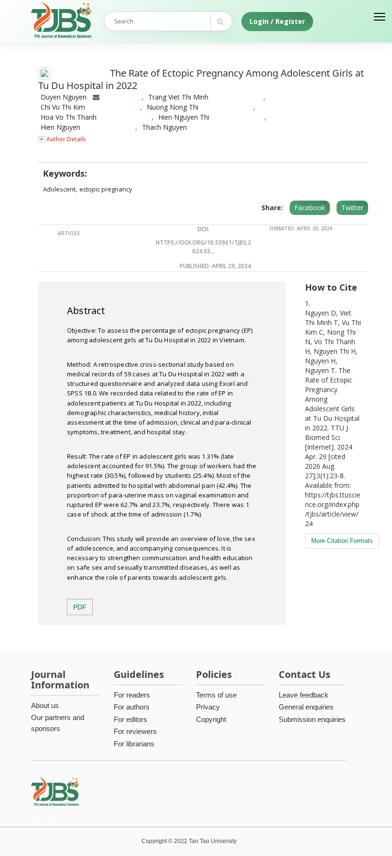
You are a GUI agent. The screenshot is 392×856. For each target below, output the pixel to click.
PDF (80, 607)
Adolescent (59, 189)
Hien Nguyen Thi (183, 117)
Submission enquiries (312, 719)
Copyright (211, 719)
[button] (62, 139)
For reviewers (135, 731)
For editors (130, 719)
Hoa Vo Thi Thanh (69, 117)
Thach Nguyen (164, 127)
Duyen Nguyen (64, 96)
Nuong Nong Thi (172, 107)
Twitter (352, 207)
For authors (132, 707)
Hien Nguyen (60, 127)
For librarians (134, 744)
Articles (69, 233)
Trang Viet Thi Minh (178, 96)
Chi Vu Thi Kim (63, 107)
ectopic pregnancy (105, 189)
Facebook (309, 207)
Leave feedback (303, 695)
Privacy (208, 707)
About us (45, 705)
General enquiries (306, 707)
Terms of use (216, 695)
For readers (132, 695)
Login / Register (277, 21)
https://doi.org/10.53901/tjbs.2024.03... (203, 246)
